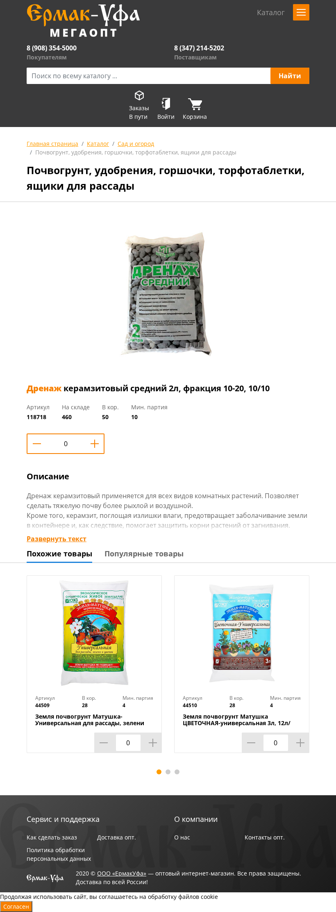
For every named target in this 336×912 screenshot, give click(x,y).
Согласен (16, 906)
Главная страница (52, 143)
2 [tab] (168, 771)
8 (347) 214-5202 (199, 47)
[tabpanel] (94, 670)
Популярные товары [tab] (144, 553)
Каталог (98, 143)
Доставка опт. (116, 837)
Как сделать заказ (52, 837)
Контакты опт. (265, 837)
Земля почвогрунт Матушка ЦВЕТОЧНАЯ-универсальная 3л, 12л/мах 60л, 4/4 (237, 723)
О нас (182, 837)
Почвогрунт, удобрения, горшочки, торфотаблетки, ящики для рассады (135, 152)
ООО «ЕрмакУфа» (121, 873)
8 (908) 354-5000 (52, 47)
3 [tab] (177, 771)
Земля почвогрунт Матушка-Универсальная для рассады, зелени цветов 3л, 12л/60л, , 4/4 (89, 723)
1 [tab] (159, 771)
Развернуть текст (56, 538)
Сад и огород (136, 143)
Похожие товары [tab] (59, 553)
